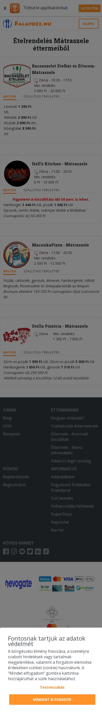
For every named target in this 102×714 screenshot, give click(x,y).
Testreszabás (52, 687)
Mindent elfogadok (52, 699)
